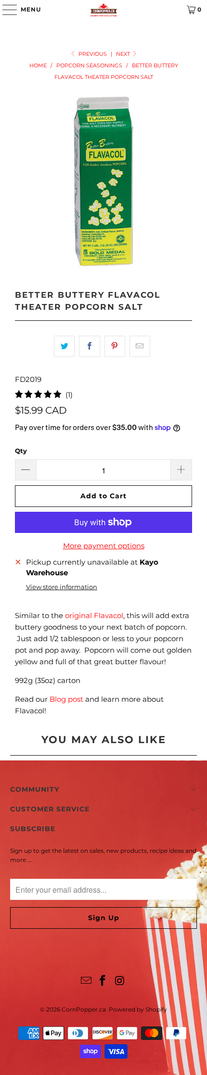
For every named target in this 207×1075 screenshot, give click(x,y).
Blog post (66, 699)
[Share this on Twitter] (64, 346)
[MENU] (5, 9)
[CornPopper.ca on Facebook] (103, 981)
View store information (61, 587)
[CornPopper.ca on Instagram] (120, 981)
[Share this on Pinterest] (114, 346)
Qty (21, 451)
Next (123, 54)
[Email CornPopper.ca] (86, 981)
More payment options (103, 545)
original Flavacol (94, 615)
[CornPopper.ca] (103, 9)
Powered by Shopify (138, 1009)
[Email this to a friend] (139, 346)
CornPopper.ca (84, 1009)
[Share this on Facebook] (89, 346)
